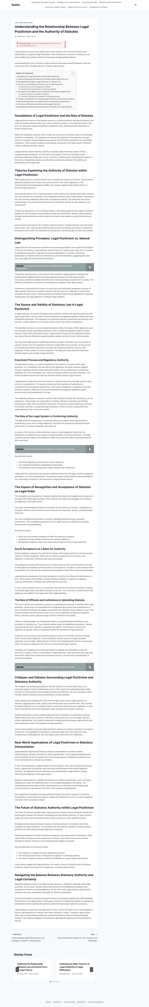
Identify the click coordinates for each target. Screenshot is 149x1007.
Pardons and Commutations (68, 2)
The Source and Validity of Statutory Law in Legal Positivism (40, 84)
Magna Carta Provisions (77, 7)
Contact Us (57, 1002)
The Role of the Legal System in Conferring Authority (38, 89)
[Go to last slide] (17, 969)
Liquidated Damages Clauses (43, 2)
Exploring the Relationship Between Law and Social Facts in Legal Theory (32, 967)
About (48, 1002)
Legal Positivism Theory (24, 22)
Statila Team (21, 36)
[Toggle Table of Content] (72, 73)
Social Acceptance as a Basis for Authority (35, 94)
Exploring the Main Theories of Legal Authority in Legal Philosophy (75, 967)
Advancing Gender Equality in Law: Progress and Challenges (77, 938)
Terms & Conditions (95, 1002)
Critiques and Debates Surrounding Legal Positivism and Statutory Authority (46, 99)
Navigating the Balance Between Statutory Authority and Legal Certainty (45, 107)
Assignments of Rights (98, 7)
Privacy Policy (69, 1002)
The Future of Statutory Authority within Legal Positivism (39, 104)
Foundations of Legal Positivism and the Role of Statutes (38, 76)
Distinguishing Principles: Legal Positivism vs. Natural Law (39, 82)
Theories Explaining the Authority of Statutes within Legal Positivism (43, 79)
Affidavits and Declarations (110, 2)
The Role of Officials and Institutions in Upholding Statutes (40, 96)
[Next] (91, 969)
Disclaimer (81, 1002)
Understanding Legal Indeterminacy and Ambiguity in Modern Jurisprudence (28, 938)
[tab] (50, 981)
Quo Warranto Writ (89, 2)
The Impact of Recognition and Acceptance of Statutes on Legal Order (44, 92)
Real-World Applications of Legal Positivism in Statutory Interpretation (43, 101)
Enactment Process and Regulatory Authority (36, 87)
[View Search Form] (135, 5)
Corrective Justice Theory (55, 7)
